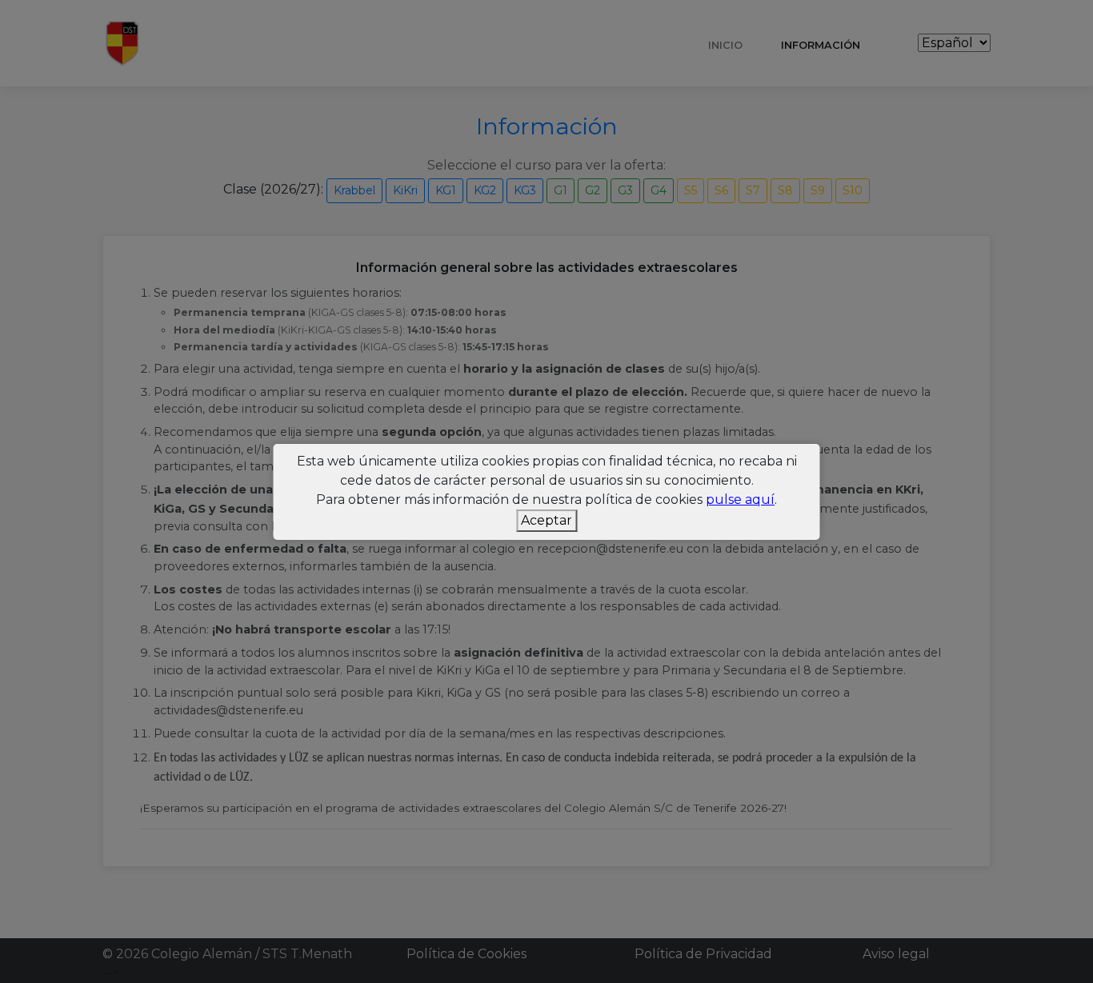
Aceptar (546, 520)
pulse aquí (740, 499)
